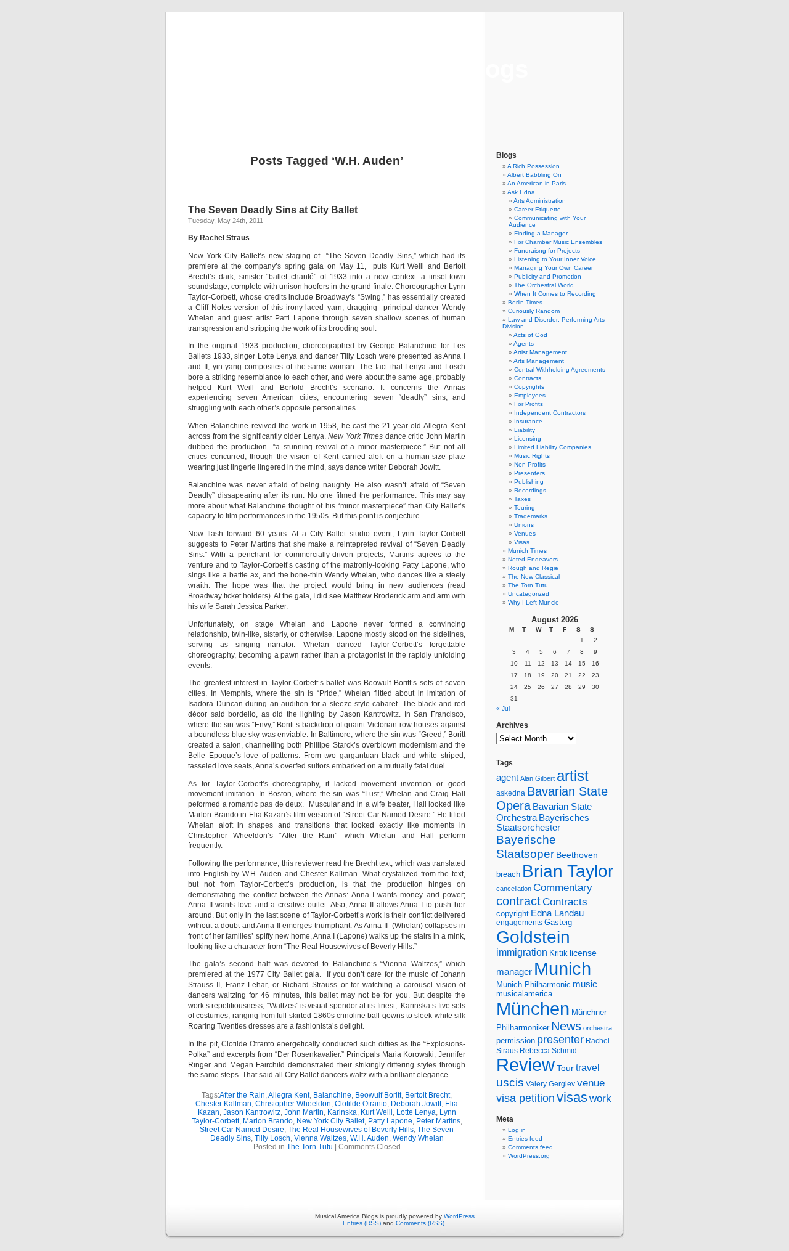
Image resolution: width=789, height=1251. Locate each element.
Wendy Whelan (418, 1138)
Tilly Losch (272, 1138)
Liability (524, 429)
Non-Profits (530, 464)
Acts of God (530, 335)
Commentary (562, 887)
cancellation (513, 888)
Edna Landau (557, 913)
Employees (530, 395)
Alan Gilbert (537, 778)
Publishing (529, 481)
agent (507, 777)
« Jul (503, 708)
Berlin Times (525, 302)
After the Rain (242, 1095)
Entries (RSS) (362, 1223)
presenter (560, 1039)
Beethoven (577, 855)
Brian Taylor (567, 871)
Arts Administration (539, 200)
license (583, 953)
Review (525, 1065)
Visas (521, 542)
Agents (523, 343)
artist (573, 775)
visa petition (525, 1098)
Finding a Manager (541, 233)
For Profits (528, 404)
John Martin (304, 1112)
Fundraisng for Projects (547, 250)
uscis (510, 1082)
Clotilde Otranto (361, 1103)
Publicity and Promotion (547, 276)
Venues (525, 533)
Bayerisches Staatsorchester (542, 823)
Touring (524, 507)
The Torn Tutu (310, 1147)
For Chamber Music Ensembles (558, 241)
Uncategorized (528, 593)
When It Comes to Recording (555, 293)
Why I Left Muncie (533, 602)
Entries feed (525, 1138)
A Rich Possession (533, 166)
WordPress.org (529, 1155)
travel (588, 1067)
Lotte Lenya (416, 1112)
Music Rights (532, 455)
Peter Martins (438, 1121)
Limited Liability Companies (552, 447)
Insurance (528, 421)
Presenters (529, 473)
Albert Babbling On (534, 174)
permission (515, 1041)
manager (514, 972)
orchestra (597, 1028)
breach (508, 874)
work (600, 1098)
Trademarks (530, 516)
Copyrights (529, 386)
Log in (517, 1130)
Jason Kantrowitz (251, 1112)
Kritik (558, 953)
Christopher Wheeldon (293, 1103)
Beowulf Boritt (378, 1095)
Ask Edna (521, 192)
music (585, 984)
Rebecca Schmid (548, 1050)
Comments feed (530, 1147)
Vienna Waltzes (320, 1138)
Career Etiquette (537, 209)
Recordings (530, 490)
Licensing (527, 438)
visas (572, 1097)
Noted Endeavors (533, 559)
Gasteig (558, 922)
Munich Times (527, 550)
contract (518, 901)
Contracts (527, 378)
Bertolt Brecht (427, 1095)
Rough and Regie (533, 567)
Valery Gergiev (550, 1084)
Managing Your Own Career (553, 267)
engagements (519, 922)
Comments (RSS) (420, 1223)
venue (591, 1083)
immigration (521, 952)
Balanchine (332, 1095)
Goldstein (533, 937)
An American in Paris (536, 183)
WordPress (459, 1216)
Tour (565, 1068)
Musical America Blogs (394, 69)
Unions (524, 524)
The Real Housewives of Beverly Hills (351, 1129)
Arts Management (538, 360)
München (533, 1008)
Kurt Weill (377, 1112)
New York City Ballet (330, 1121)
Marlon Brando (268, 1121)
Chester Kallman (223, 1103)
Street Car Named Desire (242, 1129)
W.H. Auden (369, 1138)
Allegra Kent (288, 1095)
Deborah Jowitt (416, 1103)
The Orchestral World (544, 285)
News (566, 1026)
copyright (512, 913)
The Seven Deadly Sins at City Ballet (273, 210)
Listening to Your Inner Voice (555, 259)
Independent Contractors (550, 412)
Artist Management (540, 352)
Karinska (342, 1112)
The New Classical (534, 576)
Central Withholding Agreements (559, 369)
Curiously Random (534, 311)
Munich (562, 968)
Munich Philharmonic (533, 984)
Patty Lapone (390, 1121)
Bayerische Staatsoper (526, 846)
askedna (510, 793)
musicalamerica (524, 993)
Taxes (522, 498)
